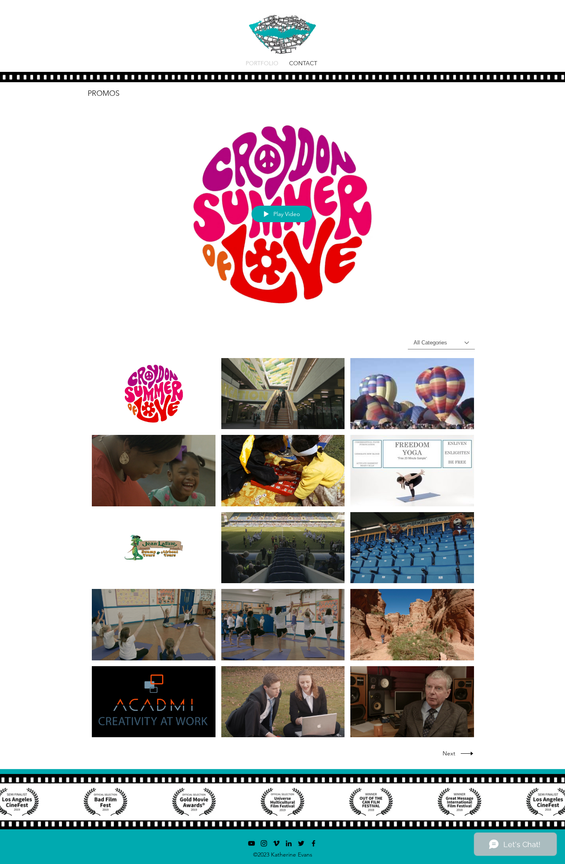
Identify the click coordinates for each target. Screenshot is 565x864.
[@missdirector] (264, 843)
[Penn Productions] (251, 843)
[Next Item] (553, 802)
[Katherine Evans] (289, 843)
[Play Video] (154, 394)
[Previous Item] (11, 802)
